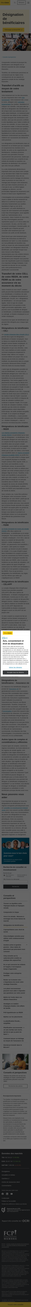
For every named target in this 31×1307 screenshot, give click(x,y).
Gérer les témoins (15, 667)
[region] (15, 653)
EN (4, 638)
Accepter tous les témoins (15, 672)
